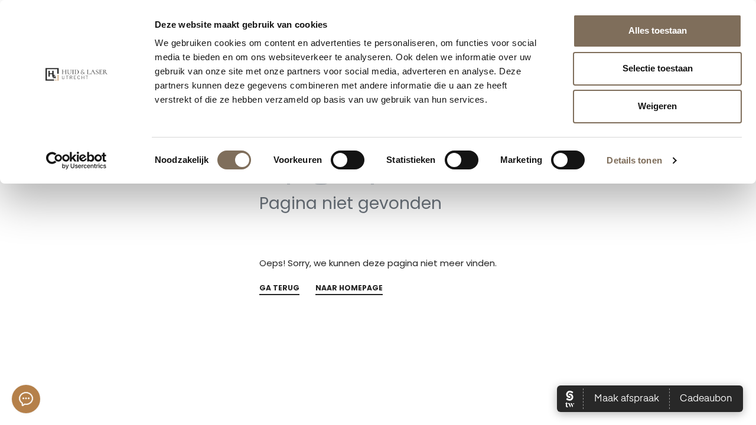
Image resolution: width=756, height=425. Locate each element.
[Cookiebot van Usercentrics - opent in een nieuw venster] (76, 160)
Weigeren (657, 106)
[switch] (347, 160)
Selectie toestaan (658, 68)
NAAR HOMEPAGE (349, 289)
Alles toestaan (657, 30)
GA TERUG (279, 289)
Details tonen (634, 160)
